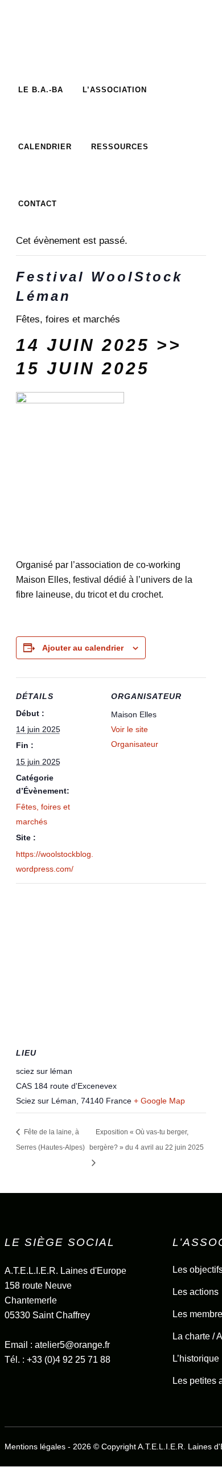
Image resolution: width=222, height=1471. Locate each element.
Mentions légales (35, 1446)
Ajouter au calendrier (83, 647)
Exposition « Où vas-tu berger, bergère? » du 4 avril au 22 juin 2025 (146, 1139)
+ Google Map (159, 1100)
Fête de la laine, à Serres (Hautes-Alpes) (50, 1139)
